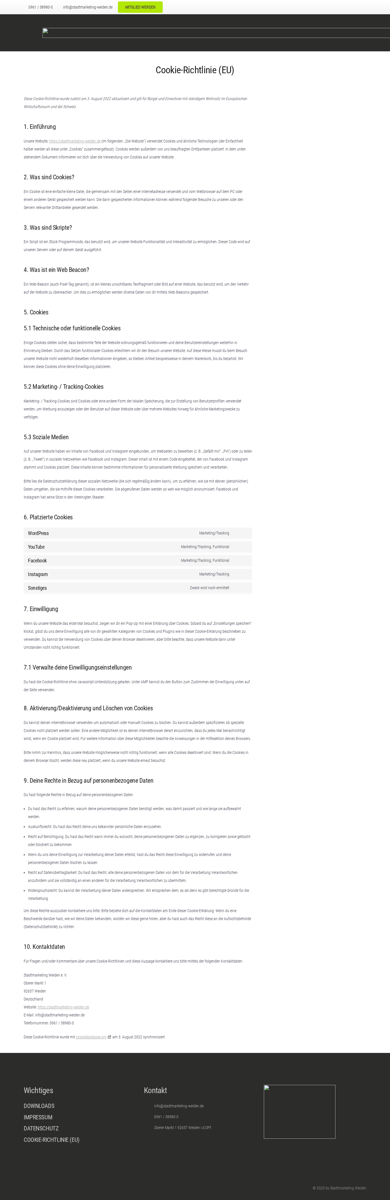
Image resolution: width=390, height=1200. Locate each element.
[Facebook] (291, 7)
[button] (311, 7)
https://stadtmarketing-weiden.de (74, 141)
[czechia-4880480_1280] (333, 7)
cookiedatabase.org (91, 1037)
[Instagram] (299, 7)
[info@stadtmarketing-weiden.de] (149, 1106)
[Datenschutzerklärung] (75, 1130)
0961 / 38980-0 (166, 1116)
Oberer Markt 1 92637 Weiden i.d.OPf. (183, 1127)
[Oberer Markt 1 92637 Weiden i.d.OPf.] (149, 1127)
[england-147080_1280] (356, 7)
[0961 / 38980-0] (149, 1116)
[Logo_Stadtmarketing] (30, 33)
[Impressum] (75, 1118)
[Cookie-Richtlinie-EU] (75, 1140)
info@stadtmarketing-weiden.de (179, 1106)
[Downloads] (75, 1106)
